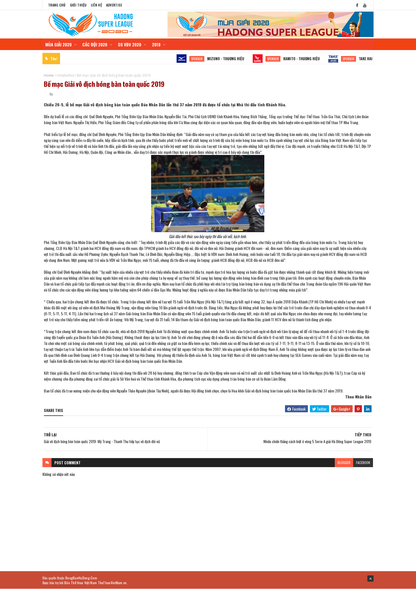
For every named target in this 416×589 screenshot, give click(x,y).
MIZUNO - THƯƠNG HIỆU (216, 58)
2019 (157, 44)
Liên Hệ (96, 5)
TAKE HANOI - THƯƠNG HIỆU (371, 58)
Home (49, 75)
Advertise (114, 5)
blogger (344, 462)
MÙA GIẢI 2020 (59, 44)
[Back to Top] (370, 578)
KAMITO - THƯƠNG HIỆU (293, 58)
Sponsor (188, 59)
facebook (363, 462)
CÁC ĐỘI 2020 (95, 44)
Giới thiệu (78, 5)
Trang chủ (57, 5)
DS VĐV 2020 (130, 44)
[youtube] (365, 5)
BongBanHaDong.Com (81, 577)
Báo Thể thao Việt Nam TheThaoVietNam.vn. (96, 582)
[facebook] (357, 5)
